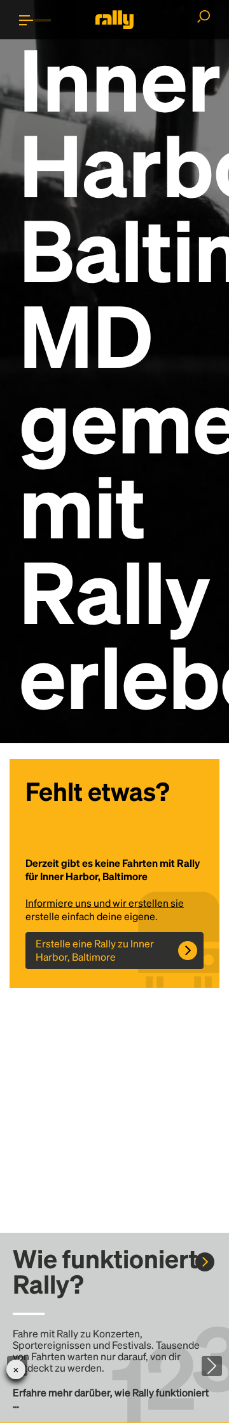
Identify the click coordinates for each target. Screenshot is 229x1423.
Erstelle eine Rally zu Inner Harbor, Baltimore (95, 950)
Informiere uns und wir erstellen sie (104, 902)
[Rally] (114, 19)
